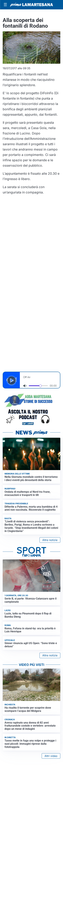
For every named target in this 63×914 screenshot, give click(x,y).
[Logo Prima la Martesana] (31, 4)
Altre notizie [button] (49, 540)
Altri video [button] (51, 756)
